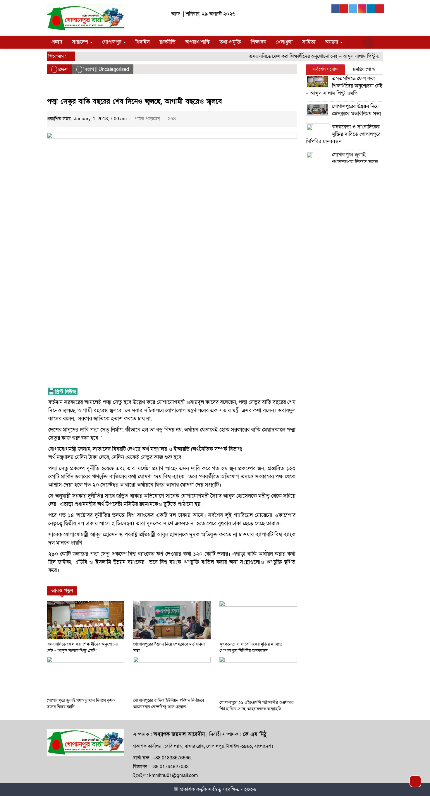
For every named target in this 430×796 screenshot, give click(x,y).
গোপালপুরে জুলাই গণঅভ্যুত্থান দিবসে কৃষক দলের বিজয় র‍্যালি (342, 162)
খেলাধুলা (284, 42)
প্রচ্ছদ (56, 42)
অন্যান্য (332, 42)
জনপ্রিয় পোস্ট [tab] (364, 69)
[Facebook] (335, 8)
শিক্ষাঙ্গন (258, 42)
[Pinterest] (379, 8)
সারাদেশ (81, 42)
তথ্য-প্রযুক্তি (230, 42)
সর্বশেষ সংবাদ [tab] (325, 69)
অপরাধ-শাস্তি (197, 42)
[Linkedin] (371, 8)
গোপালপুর (112, 42)
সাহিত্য (308, 42)
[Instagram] (362, 8)
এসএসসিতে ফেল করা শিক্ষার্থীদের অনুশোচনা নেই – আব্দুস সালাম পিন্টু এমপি (309, 56)
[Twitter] (353, 8)
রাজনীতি (167, 42)
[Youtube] (344, 8)
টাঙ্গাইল (142, 42)
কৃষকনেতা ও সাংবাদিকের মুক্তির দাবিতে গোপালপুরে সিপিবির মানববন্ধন (343, 134)
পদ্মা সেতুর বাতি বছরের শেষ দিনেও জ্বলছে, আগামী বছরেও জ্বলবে (134, 101)
